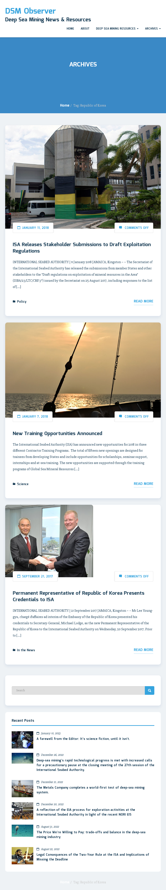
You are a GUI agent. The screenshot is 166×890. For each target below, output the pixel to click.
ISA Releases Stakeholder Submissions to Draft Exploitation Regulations (82, 248)
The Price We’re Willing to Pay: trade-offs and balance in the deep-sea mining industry (91, 835)
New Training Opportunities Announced (57, 434)
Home (70, 29)
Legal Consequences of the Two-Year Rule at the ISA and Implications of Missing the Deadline (93, 857)
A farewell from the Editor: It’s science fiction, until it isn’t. (83, 739)
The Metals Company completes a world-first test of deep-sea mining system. (91, 790)
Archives (152, 29)
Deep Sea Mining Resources (116, 29)
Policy (21, 301)
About (85, 29)
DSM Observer (30, 11)
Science (23, 484)
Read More (143, 301)
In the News (26, 650)
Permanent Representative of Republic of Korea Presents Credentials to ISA (78, 596)
